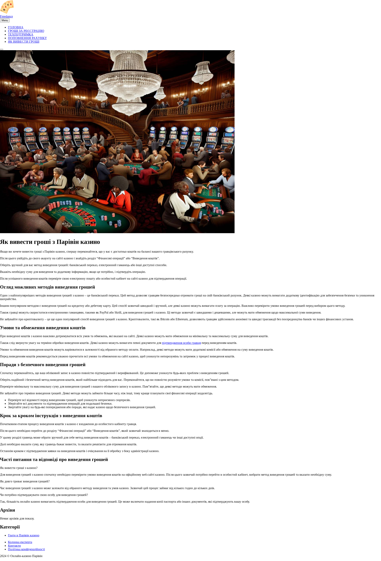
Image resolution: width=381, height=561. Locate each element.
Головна (15, 27)
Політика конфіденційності (26, 549)
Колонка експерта (20, 542)
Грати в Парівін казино (23, 535)
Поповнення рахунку (27, 38)
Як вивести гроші (23, 41)
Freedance (6, 16)
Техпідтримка (20, 34)
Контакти (14, 545)
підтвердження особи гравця (181, 342)
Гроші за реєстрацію (26, 31)
